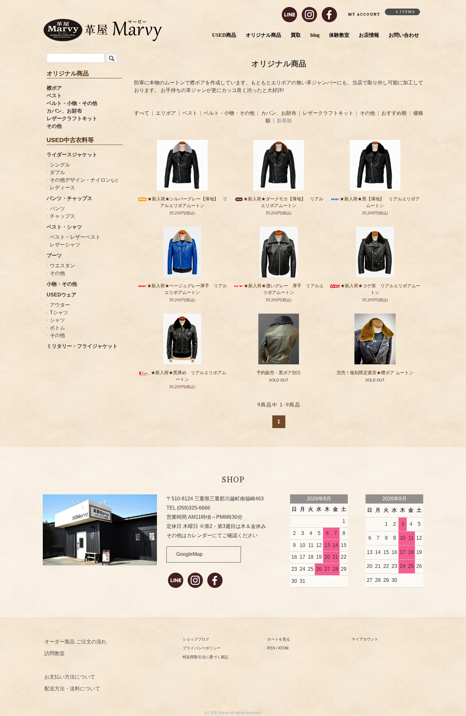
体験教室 (339, 35)
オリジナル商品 (263, 35)
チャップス (62, 216)
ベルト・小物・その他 (72, 103)
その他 (54, 126)
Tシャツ (59, 312)
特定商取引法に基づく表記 (205, 657)
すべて (142, 113)
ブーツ (54, 255)
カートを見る (278, 639)
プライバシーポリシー (202, 648)
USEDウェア (61, 294)
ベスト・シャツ (64, 227)
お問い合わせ (404, 35)
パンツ (57, 208)
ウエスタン (62, 265)
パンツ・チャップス (69, 198)
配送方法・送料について (72, 688)
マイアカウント (365, 639)
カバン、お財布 (64, 111)
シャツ (57, 320)
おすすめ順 (394, 113)
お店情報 (369, 35)
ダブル (57, 172)
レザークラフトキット (72, 118)
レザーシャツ (65, 244)
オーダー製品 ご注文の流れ (75, 641)
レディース (62, 187)
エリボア (166, 113)
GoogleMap (189, 554)
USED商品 (224, 35)
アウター (60, 305)
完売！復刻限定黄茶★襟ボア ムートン (375, 372)
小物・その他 (62, 284)
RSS (271, 648)
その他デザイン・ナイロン (84, 180)
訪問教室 (54, 653)
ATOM (283, 648)
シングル (60, 164)
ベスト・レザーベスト (75, 237)
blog (315, 35)
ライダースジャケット (72, 154)
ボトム (57, 327)
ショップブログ (196, 639)
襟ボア (54, 88)
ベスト (54, 95)
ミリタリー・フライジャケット (82, 346)
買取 (296, 35)
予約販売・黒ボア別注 (278, 372)
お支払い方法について (69, 677)
